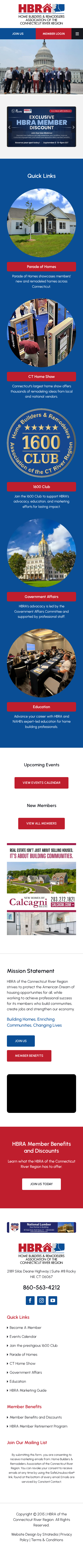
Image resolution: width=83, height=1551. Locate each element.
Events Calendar (23, 1336)
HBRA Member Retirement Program (38, 1426)
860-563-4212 (41, 1287)
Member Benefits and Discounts (36, 1417)
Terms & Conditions (47, 1540)
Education (18, 1381)
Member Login (54, 33)
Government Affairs (26, 1372)
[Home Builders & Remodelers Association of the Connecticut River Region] (41, 1244)
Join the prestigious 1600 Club (34, 1345)
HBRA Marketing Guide (28, 1390)
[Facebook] (30, 1300)
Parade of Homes (23, 1354)
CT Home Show (23, 1363)
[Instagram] (41, 1300)
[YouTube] (52, 1300)
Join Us (18, 33)
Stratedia (50, 1534)
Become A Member (26, 1327)
